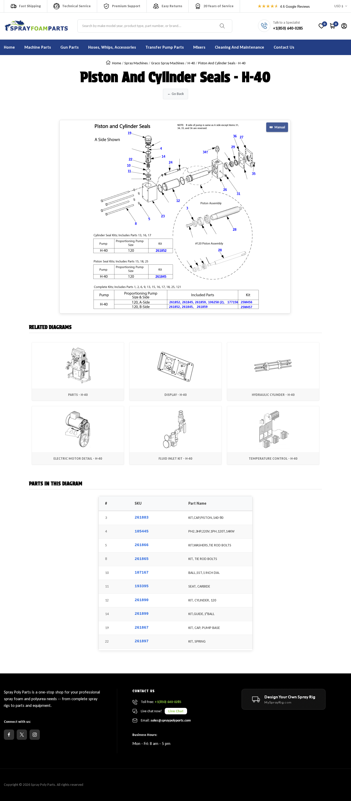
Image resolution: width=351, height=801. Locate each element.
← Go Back (175, 94)
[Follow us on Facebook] (9, 734)
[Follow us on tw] (22, 734)
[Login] (344, 26)
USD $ (338, 6)
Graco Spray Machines (167, 63)
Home (116, 63)
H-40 (191, 63)
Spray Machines (136, 63)
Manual (279, 127)
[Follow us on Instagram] (35, 734)
